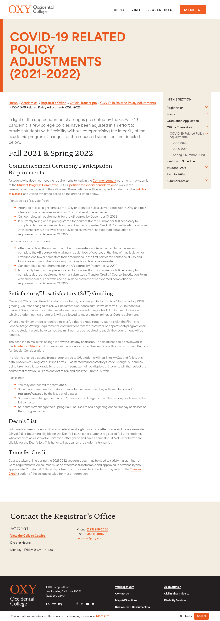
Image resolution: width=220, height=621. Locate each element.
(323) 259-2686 (97, 529)
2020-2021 (180, 148)
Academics (29, 102)
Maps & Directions (126, 600)
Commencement (104, 180)
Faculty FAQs (176, 174)
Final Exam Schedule (181, 161)
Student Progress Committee (37, 184)
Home (13, 102)
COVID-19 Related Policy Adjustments (128, 102)
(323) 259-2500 (55, 595)
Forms (171, 114)
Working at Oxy (124, 587)
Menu (190, 9)
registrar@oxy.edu (89, 538)
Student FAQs (176, 167)
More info (102, 616)
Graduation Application (183, 120)
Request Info (160, 9)
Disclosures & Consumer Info (132, 607)
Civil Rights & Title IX (176, 593)
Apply (119, 9)
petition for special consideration (92, 184)
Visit (136, 9)
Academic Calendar (27, 346)
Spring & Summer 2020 (189, 154)
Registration (175, 107)
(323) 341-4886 (93, 533)
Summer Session (178, 180)
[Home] (41, 9)
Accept (201, 616)
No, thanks (186, 616)
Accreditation (172, 587)
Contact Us (122, 593)
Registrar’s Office (53, 102)
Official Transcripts (83, 102)
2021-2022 (180, 142)
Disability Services (175, 600)
